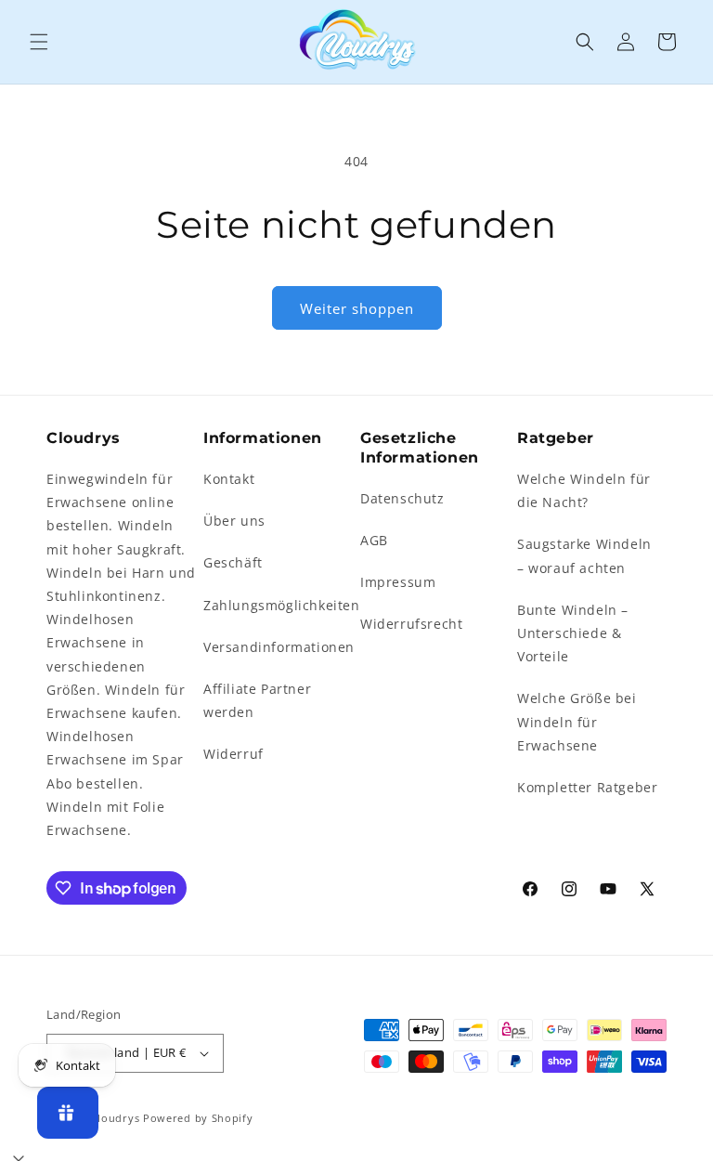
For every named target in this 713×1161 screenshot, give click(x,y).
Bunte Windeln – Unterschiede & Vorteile (573, 633)
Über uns (234, 520)
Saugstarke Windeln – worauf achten (584, 555)
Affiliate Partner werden (257, 700)
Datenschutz (402, 498)
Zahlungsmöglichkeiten (281, 605)
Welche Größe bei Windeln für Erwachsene (577, 721)
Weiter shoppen (357, 308)
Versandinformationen (279, 647)
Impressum (397, 582)
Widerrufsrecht (411, 624)
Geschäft (233, 562)
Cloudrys (115, 1118)
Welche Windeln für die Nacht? (584, 490)
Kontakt (228, 479)
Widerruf (233, 754)
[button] (39, 41)
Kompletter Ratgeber (587, 787)
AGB (374, 540)
